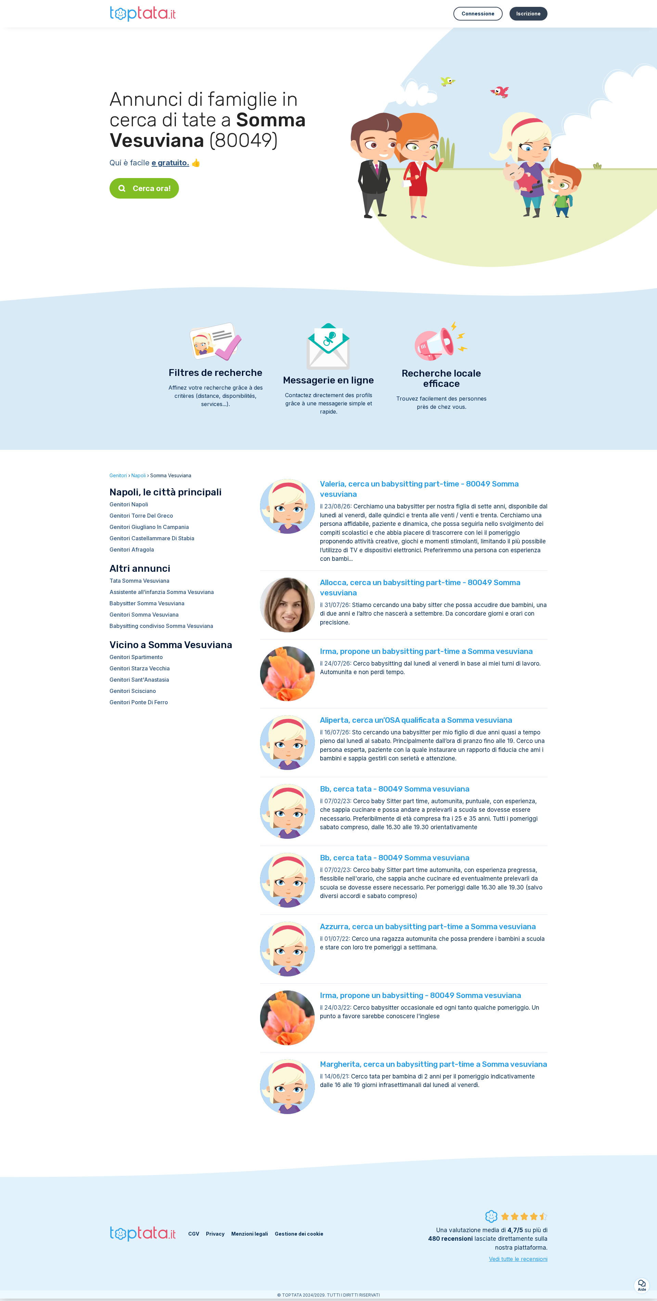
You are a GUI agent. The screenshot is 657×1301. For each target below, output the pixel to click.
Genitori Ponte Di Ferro (139, 702)
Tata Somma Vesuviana (139, 580)
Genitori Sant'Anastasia (139, 679)
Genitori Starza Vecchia (140, 668)
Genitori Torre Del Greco (141, 515)
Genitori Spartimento (136, 657)
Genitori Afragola (132, 549)
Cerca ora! (152, 188)
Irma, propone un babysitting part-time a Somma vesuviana (426, 651)
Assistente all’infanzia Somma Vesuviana (162, 592)
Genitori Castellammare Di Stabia (152, 538)
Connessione (478, 13)
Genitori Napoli (129, 504)
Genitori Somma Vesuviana (144, 614)
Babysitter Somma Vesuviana (147, 603)
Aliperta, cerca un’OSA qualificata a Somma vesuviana (416, 720)
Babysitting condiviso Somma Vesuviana (161, 625)
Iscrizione (528, 13)
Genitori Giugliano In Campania (149, 526)
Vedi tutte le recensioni (518, 1258)
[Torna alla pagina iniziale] (144, 13)
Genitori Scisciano (133, 690)
